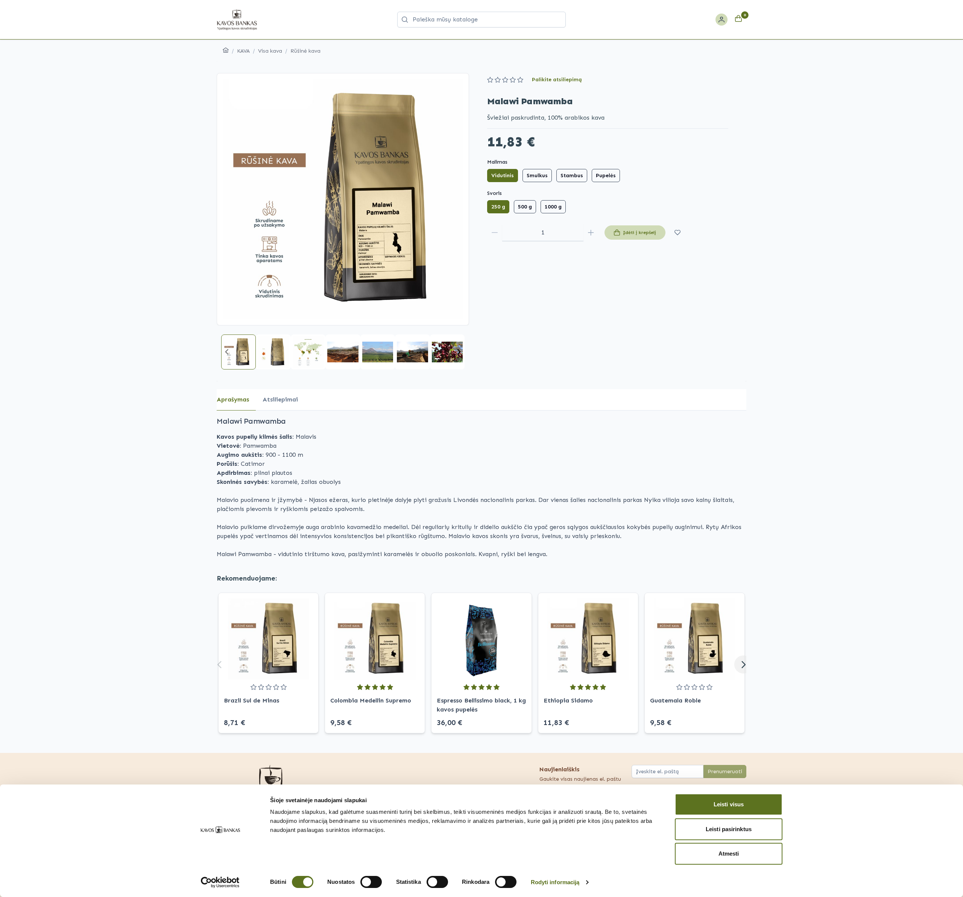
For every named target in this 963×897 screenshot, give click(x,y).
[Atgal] (220, 664)
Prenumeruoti (725, 771)
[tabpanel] (481, 487)
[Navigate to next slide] (459, 351)
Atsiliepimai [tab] (280, 399)
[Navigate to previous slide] (226, 351)
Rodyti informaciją (555, 882)
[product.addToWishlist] (677, 233)
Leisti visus (729, 804)
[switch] (371, 882)
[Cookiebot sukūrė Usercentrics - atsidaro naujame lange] (220, 882)
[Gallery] (343, 199)
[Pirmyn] (743, 664)
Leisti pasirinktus (729, 829)
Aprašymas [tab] (233, 399)
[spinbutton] (542, 232)
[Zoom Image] (343, 199)
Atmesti (728, 853)
